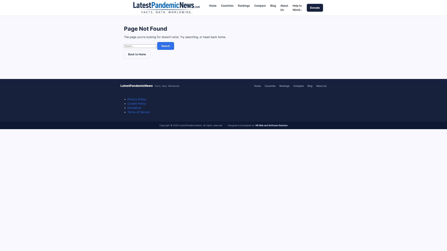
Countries (227, 5)
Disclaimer (134, 107)
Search (165, 45)
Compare (260, 5)
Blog (273, 5)
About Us (321, 86)
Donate (315, 7)
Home (213, 5)
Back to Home (137, 54)
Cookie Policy (136, 103)
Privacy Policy (136, 99)
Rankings (244, 5)
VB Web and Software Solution (271, 125)
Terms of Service (138, 112)
